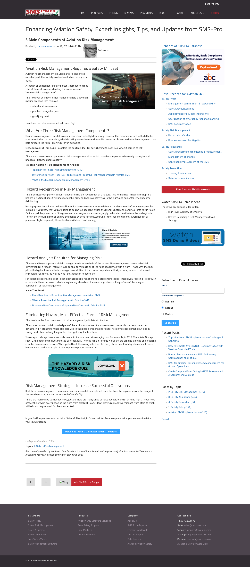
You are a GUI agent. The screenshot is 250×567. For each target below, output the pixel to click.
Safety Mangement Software (42, 543)
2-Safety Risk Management (49, 446)
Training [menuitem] (179, 13)
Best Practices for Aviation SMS (183, 94)
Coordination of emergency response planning (193, 119)
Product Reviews (86, 534)
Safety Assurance (172, 147)
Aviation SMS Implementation (187, 412)
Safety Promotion (172, 168)
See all (165, 419)
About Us (132, 520)
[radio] (193, 303)
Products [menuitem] (97, 13)
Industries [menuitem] (146, 13)
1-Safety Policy (179, 407)
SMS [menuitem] (82, 13)
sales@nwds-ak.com (195, 525)
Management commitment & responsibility (191, 103)
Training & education (179, 173)
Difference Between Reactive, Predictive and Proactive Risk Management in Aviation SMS (81, 175)
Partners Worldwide (138, 530)
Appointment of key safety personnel (188, 113)
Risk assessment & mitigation (184, 140)
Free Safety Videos (37, 539)
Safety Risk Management (176, 130)
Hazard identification (179, 135)
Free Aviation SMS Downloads (193, 189)
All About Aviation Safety (140, 543)
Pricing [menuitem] (114, 13)
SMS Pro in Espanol (137, 525)
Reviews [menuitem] (129, 13)
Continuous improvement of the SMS (188, 162)
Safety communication (181, 178)
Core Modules (85, 530)
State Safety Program (88, 525)
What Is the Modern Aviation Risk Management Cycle (61, 180)
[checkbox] (193, 309)
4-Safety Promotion (182, 402)
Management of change (181, 156)
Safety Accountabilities (181, 108)
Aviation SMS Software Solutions (94, 520)
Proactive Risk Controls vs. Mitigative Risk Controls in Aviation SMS (68, 305)
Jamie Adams (44, 46)
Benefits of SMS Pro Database (182, 46)
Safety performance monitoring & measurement (195, 151)
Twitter (117, 50)
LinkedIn (112, 50)
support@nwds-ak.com (199, 530)
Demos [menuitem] (215, 13)
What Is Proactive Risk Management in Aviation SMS (60, 300)
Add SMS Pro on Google (86, 482)
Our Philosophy (135, 534)
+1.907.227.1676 (211, 4)
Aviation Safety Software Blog (192, 543)
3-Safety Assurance (182, 397)
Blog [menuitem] (162, 13)
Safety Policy (169, 99)
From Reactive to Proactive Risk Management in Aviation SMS (66, 295)
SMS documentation (179, 124)
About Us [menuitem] (196, 13)
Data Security (134, 539)
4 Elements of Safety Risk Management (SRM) (57, 169)
